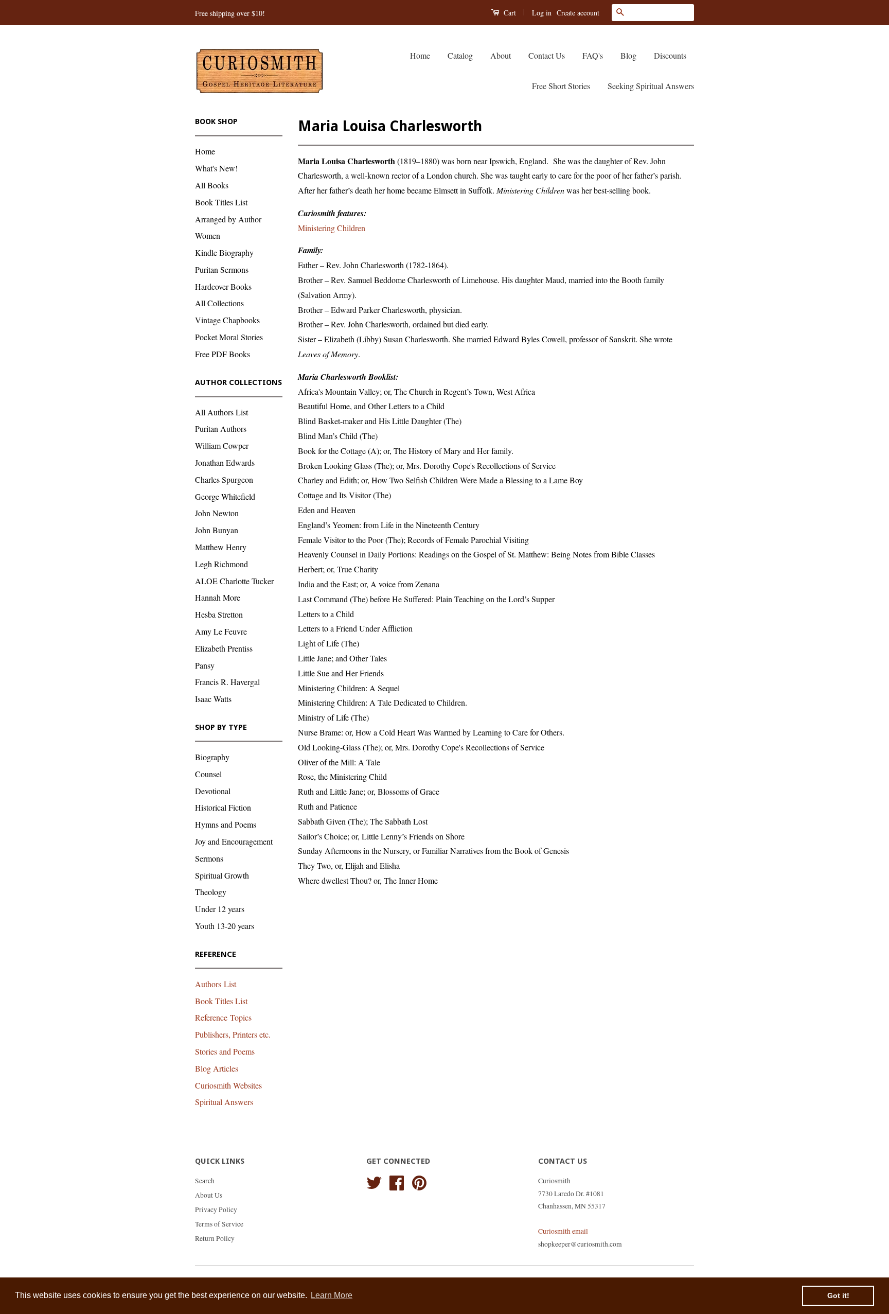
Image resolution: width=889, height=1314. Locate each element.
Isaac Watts (213, 698)
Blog (628, 55)
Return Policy (215, 1238)
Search (205, 1180)
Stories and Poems (225, 1051)
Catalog (460, 55)
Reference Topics (223, 1017)
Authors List (215, 983)
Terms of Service (219, 1224)
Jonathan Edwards (225, 462)
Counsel (208, 773)
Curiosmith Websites (228, 1085)
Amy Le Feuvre (221, 631)
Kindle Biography (224, 252)
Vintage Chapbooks (227, 319)
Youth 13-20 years (224, 925)
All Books (211, 185)
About (500, 55)
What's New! (216, 168)
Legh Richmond (221, 563)
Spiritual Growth (222, 875)
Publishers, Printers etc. (233, 1034)
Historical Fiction (223, 807)
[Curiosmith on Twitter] (374, 1181)
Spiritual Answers (224, 1101)
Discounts (670, 55)
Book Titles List (221, 202)
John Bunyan (216, 529)
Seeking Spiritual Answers (651, 85)
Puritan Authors (220, 428)
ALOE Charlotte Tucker (234, 580)
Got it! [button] (838, 1295)
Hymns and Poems (225, 824)
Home (420, 55)
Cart (509, 12)
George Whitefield (225, 496)
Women (207, 235)
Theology (210, 891)
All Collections (219, 302)
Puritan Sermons (221, 269)
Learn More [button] (331, 1295)
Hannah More (217, 597)
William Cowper (221, 445)
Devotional (212, 790)
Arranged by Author (228, 219)
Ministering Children (331, 227)
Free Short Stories (561, 85)
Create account (578, 12)
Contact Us (546, 55)
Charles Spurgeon (224, 479)
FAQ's (592, 55)
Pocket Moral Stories (229, 336)
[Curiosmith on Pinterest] (419, 1181)
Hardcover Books (223, 286)
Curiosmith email (563, 1231)
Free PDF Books (222, 353)
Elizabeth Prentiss (224, 648)
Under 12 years (219, 908)
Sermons (209, 858)
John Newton (217, 512)
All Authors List (221, 412)
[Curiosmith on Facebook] (396, 1181)
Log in (542, 12)
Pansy (205, 665)
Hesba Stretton (219, 614)
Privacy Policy (216, 1209)
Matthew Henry (220, 546)
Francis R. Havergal (227, 681)
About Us (208, 1195)
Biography (212, 756)
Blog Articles (216, 1068)
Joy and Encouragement (234, 841)
